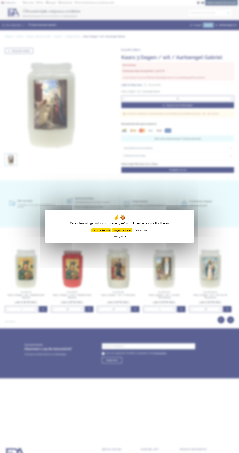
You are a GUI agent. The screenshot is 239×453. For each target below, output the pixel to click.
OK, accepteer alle (101, 230)
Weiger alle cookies (122, 230)
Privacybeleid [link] (119, 237)
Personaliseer (141, 230)
